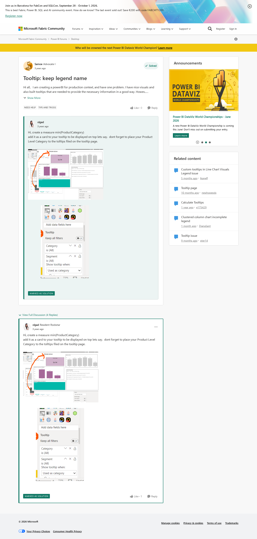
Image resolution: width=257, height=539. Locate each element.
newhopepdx (209, 192)
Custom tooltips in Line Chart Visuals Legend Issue (205, 171)
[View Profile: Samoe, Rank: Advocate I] (28, 66)
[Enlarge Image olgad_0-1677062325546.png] (65, 174)
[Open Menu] (236, 39)
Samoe (38, 64)
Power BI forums (59, 39)
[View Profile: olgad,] (32, 124)
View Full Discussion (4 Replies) (40, 315)
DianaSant (205, 226)
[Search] (210, 28)
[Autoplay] (198, 142)
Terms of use (214, 523)
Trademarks (231, 523)
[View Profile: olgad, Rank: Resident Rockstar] (27, 327)
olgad (40, 122)
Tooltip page (189, 188)
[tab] (202, 142)
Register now (13, 16)
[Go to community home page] (41, 29)
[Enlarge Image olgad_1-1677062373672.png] (58, 241)
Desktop (75, 39)
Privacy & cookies (193, 523)
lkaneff (204, 178)
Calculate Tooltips (192, 202)
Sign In (233, 28)
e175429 (201, 207)
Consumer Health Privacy (67, 531)
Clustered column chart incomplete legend (204, 219)
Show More (33, 98)
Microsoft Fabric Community (32, 39)
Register (220, 28)
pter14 (204, 240)
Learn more (165, 48)
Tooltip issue (189, 235)
